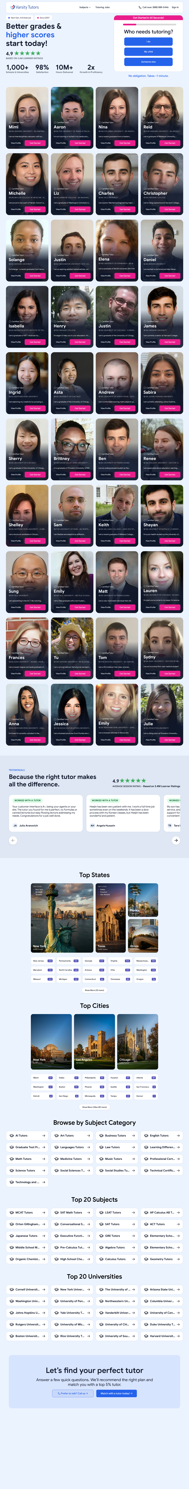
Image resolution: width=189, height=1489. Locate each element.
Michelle (17, 193)
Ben (102, 458)
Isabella (16, 326)
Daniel (149, 260)
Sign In (175, 7)
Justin (60, 260)
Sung (14, 591)
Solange (17, 260)
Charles (106, 193)
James (149, 326)
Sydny (149, 657)
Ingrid (15, 392)
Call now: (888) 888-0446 (156, 7)
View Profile (16, 143)
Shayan (150, 525)
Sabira (149, 392)
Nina (103, 127)
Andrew (106, 392)
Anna (14, 724)
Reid (147, 127)
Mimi (13, 127)
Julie (148, 724)
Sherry (15, 458)
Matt (103, 591)
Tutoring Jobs (102, 7)
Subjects (83, 7)
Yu (56, 657)
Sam (58, 525)
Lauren (150, 591)
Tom (103, 657)
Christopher (155, 193)
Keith (104, 525)
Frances (16, 657)
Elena (104, 259)
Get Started (35, 143)
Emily (59, 591)
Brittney (62, 458)
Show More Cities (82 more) (94, 1107)
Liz (56, 193)
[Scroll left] (13, 840)
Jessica (61, 724)
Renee (149, 458)
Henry (60, 326)
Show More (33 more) (94, 990)
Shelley (16, 525)
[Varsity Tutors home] (24, 7)
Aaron (60, 127)
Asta (58, 392)
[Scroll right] (176, 840)
